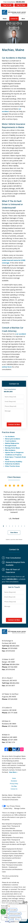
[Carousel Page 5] (15, 526)
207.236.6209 (12, 726)
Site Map (14, 786)
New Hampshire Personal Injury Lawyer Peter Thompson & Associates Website (12, 839)
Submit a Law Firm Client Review (14, 539)
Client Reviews (14, 477)
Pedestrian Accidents (12, 464)
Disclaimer (14, 781)
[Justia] (18, 749)
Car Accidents (10, 436)
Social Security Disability (13, 462)
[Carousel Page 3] (9, 526)
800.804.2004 (14, 646)
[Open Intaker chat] (10, 922)
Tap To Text (21, 5)
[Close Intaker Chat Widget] (26, 902)
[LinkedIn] (14, 749)
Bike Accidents (10, 450)
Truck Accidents (10, 441)
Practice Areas (8, 432)
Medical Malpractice (12, 443)
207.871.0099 (12, 740)
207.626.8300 (12, 699)
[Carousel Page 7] (21, 526)
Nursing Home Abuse (12, 448)
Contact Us (14, 18)
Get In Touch (14, 587)
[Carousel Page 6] (18, 526)
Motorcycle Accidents (12, 439)
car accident (21, 334)
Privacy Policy (14, 783)
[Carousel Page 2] (6, 526)
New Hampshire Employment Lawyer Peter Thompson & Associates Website (12, 826)
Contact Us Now (14, 424)
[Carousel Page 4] (12, 526)
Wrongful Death (10, 446)
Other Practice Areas (12, 466)
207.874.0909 (12, 648)
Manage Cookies (19, 808)
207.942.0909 (12, 667)
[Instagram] (22, 749)
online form (7, 367)
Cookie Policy (8, 808)
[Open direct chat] (24, 902)
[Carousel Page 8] (24, 526)
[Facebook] (6, 749)
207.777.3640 (12, 713)
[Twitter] (10, 749)
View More (14, 532)
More (23, 18)
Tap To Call (7, 5)
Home (5, 18)
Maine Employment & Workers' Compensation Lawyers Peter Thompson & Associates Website (13, 851)
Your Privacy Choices (13, 806)
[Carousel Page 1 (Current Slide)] (3, 526)
